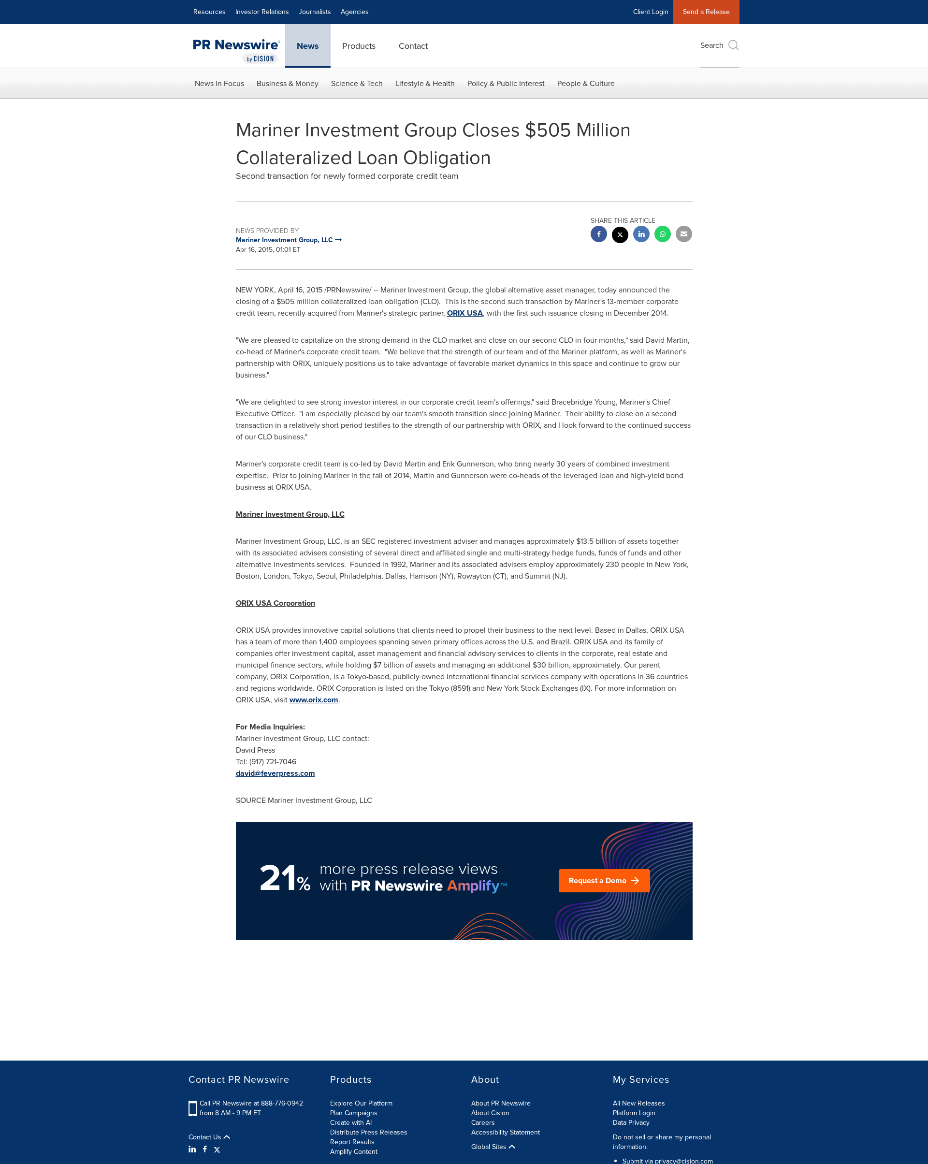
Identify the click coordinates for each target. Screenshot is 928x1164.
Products (359, 46)
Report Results (352, 1142)
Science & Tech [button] (357, 83)
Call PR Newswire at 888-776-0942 (251, 1103)
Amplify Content (353, 1152)
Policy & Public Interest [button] (506, 83)
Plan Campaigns (353, 1113)
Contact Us (205, 1137)
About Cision (490, 1113)
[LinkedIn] (193, 1149)
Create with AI (351, 1123)
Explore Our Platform (361, 1103)
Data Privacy (631, 1123)
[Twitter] (217, 1149)
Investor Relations (262, 12)
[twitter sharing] (620, 236)
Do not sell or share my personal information (662, 1142)
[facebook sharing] (599, 235)
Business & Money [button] (288, 83)
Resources (209, 12)
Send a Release (706, 12)
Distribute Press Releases (368, 1132)
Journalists (315, 12)
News (308, 46)
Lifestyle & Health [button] (425, 83)
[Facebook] (205, 1149)
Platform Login (634, 1113)
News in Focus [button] (219, 83)
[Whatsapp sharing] (662, 235)
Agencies (355, 12)
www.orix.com (314, 699)
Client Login (650, 12)
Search (712, 45)
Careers (483, 1123)
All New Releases (639, 1103)
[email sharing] (684, 235)
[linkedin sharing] (641, 235)
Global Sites (489, 1147)
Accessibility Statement (505, 1132)
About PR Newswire (501, 1103)
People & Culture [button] (586, 83)
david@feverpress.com (275, 773)
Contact (413, 46)
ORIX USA (465, 313)
